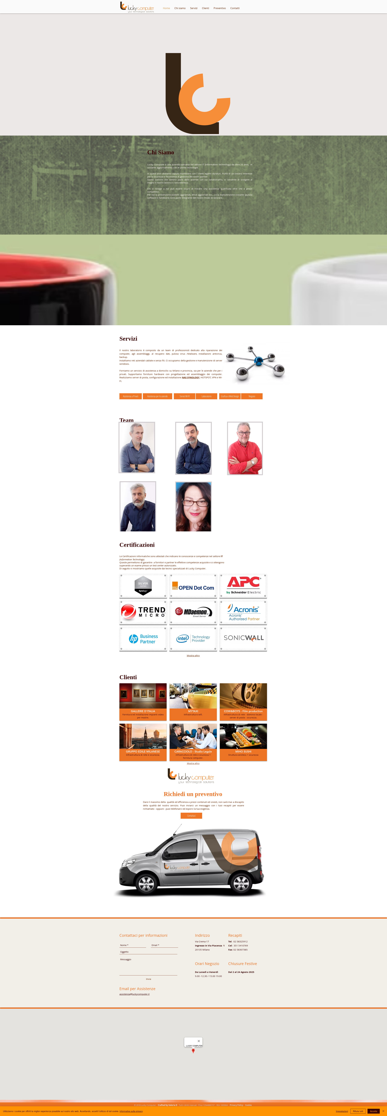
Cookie (248, 1105)
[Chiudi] (383, 1111)
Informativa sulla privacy (131, 1111)
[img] (143, 586)
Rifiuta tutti (358, 1111)
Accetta (373, 1111)
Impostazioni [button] (342, 1111)
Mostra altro (193, 655)
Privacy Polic (236, 1105)
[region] (193, 448)
